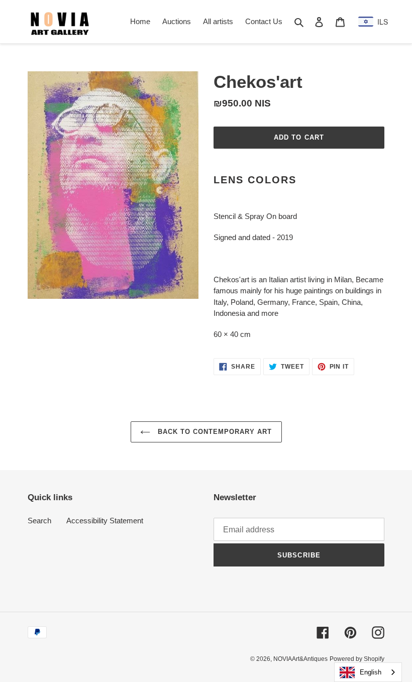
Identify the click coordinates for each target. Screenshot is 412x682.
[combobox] (368, 672)
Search (39, 520)
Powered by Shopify (357, 658)
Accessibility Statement (104, 520)
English (370, 672)
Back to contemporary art (213, 431)
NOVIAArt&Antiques (300, 658)
